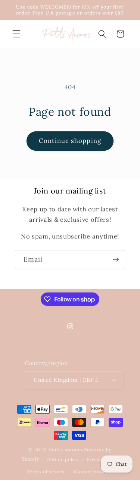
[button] (16, 34)
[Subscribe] (116, 259)
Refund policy (63, 459)
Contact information (97, 471)
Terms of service (46, 471)
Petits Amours (66, 449)
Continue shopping (70, 141)
